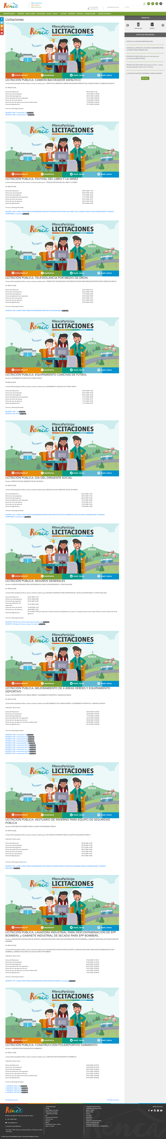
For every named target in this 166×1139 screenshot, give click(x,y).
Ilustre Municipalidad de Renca (14, 1136)
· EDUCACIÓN (89, 1112)
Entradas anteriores (11, 1100)
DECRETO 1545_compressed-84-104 (17, 743)
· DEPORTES (88, 1117)
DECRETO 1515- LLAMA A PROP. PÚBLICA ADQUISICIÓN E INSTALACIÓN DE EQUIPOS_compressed (37, 981)
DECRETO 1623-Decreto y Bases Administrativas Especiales (24, 622)
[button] (127, 25)
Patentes (47, 1120)
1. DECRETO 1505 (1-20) (13, 1086)
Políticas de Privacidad (51, 1112)
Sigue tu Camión (49, 1126)
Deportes (71, 14)
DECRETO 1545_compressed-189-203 (17, 753)
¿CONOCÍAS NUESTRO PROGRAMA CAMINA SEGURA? (144, 73)
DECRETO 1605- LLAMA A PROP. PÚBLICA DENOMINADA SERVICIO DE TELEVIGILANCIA (33, 310)
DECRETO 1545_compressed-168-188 (17, 751)
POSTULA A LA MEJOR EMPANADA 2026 (140, 41)
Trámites (20, 14)
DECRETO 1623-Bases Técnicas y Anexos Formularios (22, 624)
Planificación (90, 14)
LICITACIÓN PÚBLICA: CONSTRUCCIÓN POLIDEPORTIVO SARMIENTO (51, 1045)
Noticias (80, 14)
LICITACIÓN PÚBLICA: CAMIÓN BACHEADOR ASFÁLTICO (43, 80)
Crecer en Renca (104, 14)
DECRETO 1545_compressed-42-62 (16, 739)
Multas (47, 1122)
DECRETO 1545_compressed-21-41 (16, 737)
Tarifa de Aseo (49, 1119)
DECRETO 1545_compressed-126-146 (17, 747)
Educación (41, 14)
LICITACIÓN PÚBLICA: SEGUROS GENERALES (35, 581)
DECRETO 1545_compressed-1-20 (16, 734)
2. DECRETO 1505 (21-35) (13, 1088)
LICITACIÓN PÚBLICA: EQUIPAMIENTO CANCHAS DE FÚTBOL (46, 375)
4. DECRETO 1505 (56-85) (13, 1092)
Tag (46, 1115)
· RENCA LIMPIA (89, 1110)
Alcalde (47, 1108)
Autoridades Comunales (51, 1110)
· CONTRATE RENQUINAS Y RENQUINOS (96, 1126)
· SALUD (87, 1113)
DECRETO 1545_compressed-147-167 (17, 749)
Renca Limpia (30, 14)
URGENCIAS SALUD (113, 7)
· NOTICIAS (88, 1119)
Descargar (30, 112)
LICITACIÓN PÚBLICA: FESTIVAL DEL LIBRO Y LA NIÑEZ (41, 179)
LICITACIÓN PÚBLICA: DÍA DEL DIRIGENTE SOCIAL (38, 478)
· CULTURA (88, 1115)
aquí (25, 862)
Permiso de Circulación (51, 1117)
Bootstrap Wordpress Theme (31, 1136)
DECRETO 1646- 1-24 (12, 411)
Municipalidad (9, 14)
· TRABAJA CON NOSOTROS (93, 1120)
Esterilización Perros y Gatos (53, 1124)
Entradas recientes (113, 1100)
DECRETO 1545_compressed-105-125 (17, 745)
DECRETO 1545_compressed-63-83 (16, 741)
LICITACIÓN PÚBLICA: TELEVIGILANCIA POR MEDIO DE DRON (46, 278)
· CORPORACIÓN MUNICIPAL (93, 1108)
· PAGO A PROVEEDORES (92, 1122)
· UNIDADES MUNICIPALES (92, 1106)
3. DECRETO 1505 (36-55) (13, 1090)
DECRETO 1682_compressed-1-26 (16, 112)
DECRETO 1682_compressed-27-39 (16, 115)
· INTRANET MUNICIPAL (92, 1124)
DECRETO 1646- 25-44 (12, 413)
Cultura (63, 14)
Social (55, 14)
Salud (49, 14)
